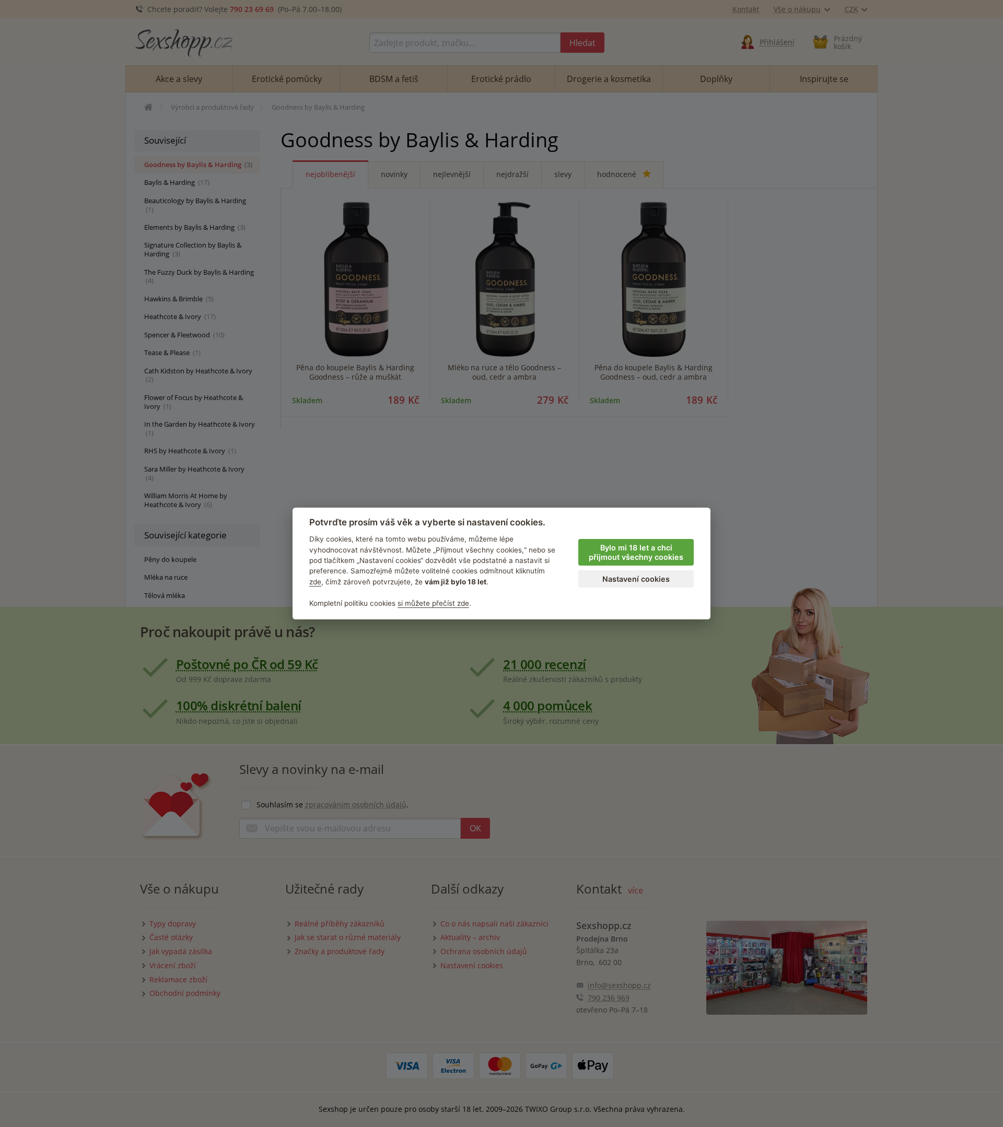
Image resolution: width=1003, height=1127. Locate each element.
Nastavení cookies (636, 578)
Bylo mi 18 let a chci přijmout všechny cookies (636, 552)
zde (315, 582)
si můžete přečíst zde (433, 603)
